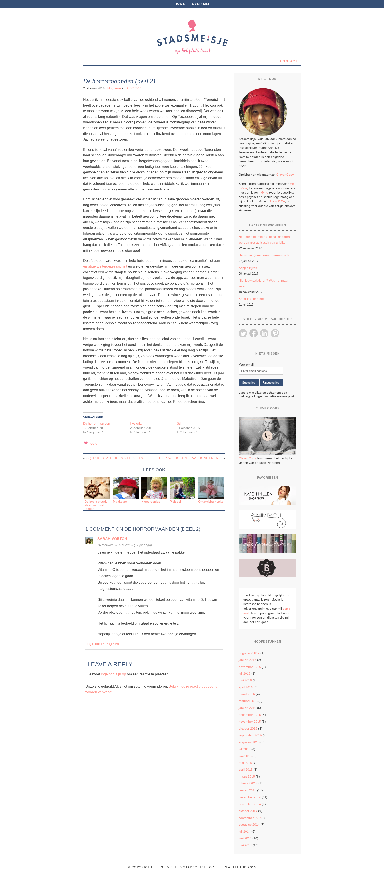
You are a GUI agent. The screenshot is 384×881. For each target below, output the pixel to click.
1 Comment (133, 88)
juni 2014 (245, 838)
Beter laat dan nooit (252, 298)
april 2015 (246, 769)
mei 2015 (245, 762)
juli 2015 (244, 749)
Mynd (264, 192)
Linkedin (264, 333)
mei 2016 (245, 680)
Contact (289, 61)
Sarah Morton (112, 539)
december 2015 (250, 714)
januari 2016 (247, 708)
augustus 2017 (249, 653)
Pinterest (275, 333)
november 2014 (250, 804)
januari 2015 (247, 790)
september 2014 (250, 817)
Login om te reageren (102, 644)
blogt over (114, 88)
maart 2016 (247, 694)
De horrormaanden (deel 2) (119, 81)
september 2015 (250, 735)
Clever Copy (285, 174)
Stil (179, 423)
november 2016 (250, 667)
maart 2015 (247, 776)
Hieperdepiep (150, 501)
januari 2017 (247, 660)
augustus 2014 (249, 824)
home (180, 4)
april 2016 (246, 687)
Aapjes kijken (248, 268)
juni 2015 (245, 756)
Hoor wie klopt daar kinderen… (189, 458)
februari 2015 (248, 783)
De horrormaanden (96, 423)
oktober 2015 (248, 728)
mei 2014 (245, 845)
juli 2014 (244, 831)
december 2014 (250, 797)
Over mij (201, 4)
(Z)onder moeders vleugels (114, 458)
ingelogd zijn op (113, 674)
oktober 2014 (248, 811)
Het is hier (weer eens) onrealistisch (264, 255)
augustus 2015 (249, 742)
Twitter (243, 333)
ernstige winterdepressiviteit (105, 266)
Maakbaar (120, 501)
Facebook (253, 333)
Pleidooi (175, 501)
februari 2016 (248, 701)
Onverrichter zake (210, 501)
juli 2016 (244, 673)
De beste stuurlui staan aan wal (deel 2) (96, 505)
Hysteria (136, 423)
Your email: (246, 364)
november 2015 (250, 721)
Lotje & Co (277, 201)
